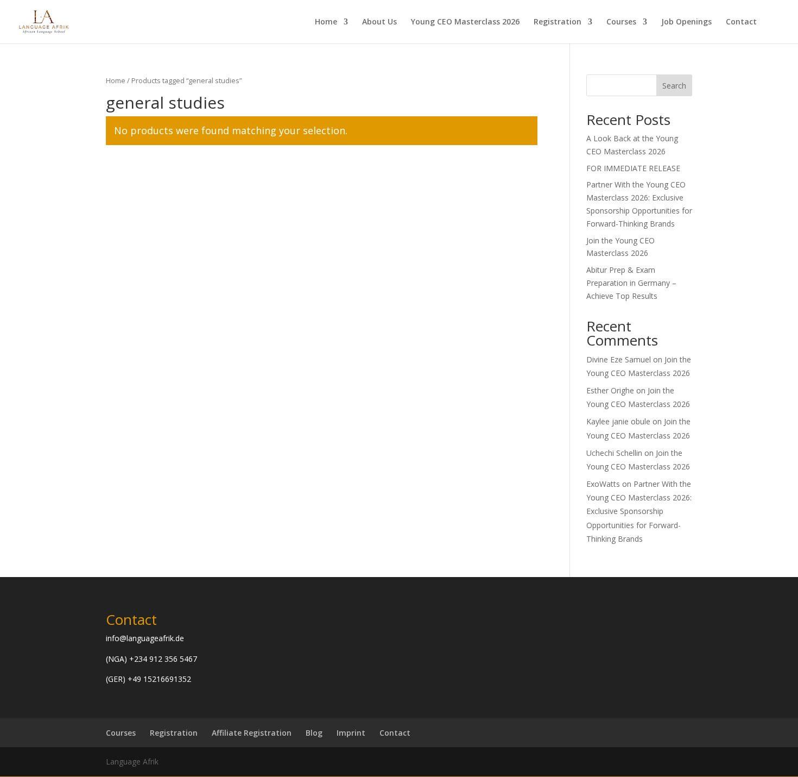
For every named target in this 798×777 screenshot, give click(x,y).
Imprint (351, 733)
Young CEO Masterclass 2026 (465, 22)
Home (326, 22)
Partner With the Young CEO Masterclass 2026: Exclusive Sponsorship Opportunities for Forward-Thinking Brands (639, 511)
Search (674, 85)
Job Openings (686, 22)
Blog (314, 733)
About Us (379, 22)
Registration (557, 22)
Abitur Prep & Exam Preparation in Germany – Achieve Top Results (631, 283)
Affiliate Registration (252, 733)
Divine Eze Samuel (618, 359)
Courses (621, 22)
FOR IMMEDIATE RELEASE (633, 168)
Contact (741, 22)
